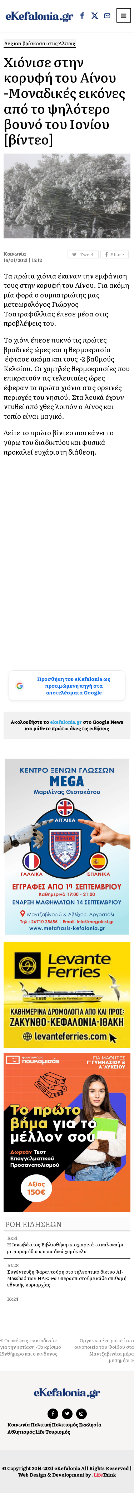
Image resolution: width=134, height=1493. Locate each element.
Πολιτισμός (65, 1424)
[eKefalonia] (39, 16)
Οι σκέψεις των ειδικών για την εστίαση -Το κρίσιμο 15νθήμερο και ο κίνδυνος (30, 1347)
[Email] (107, 16)
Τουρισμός (57, 1431)
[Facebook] (82, 16)
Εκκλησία (90, 1424)
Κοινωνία (19, 1424)
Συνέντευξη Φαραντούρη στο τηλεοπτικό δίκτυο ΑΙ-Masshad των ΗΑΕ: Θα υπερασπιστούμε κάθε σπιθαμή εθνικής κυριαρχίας (66, 1278)
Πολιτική (41, 1424)
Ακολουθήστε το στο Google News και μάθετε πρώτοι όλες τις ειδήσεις (67, 725)
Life (40, 1431)
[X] (94, 16)
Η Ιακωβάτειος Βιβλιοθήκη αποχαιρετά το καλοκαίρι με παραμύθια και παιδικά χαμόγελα (65, 1247)
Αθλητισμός (21, 1431)
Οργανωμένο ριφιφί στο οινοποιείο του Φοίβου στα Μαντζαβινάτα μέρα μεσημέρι (104, 1350)
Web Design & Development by (67, 1474)
